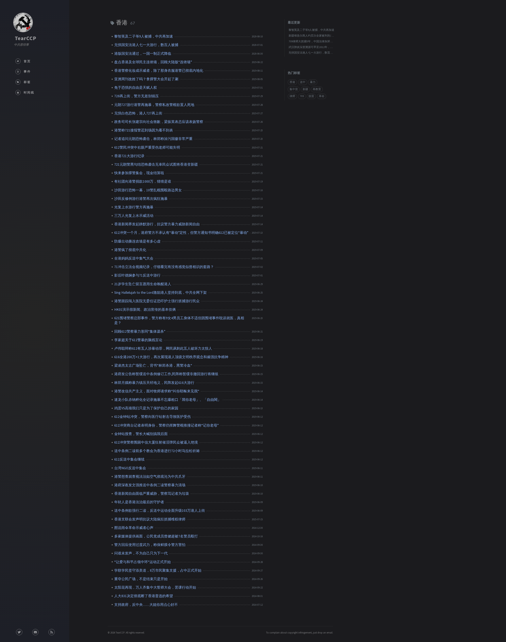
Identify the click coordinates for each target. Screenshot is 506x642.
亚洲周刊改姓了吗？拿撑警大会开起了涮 (146, 79)
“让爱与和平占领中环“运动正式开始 (142, 562)
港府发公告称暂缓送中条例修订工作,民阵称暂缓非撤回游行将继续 (166, 374)
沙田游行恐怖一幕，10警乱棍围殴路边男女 (148, 190)
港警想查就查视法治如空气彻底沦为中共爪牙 (149, 476)
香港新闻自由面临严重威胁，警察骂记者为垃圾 (151, 493)
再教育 (317, 89)
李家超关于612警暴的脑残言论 (138, 340)
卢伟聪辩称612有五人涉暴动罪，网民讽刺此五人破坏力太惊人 (163, 348)
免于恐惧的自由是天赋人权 (135, 87)
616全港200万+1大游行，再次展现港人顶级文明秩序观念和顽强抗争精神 (171, 357)
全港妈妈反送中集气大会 (133, 258)
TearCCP (25, 38)
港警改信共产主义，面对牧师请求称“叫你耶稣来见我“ (156, 391)
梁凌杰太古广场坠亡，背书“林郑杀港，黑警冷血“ (153, 365)
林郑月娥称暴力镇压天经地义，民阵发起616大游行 (154, 382)
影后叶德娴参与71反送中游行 (137, 275)
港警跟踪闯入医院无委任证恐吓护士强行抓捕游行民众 (157, 301)
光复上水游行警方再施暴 (133, 207)
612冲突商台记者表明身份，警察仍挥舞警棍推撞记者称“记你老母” (166, 425)
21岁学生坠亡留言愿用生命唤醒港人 (142, 284)
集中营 (294, 89)
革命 (321, 96)
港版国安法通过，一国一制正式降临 (142, 53)
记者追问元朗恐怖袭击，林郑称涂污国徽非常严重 (153, 139)
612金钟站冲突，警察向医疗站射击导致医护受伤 (152, 416)
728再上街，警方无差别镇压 (136, 96)
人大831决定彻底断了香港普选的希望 (143, 596)
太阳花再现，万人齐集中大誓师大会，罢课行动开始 (155, 587)
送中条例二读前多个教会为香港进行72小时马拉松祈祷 (157, 451)
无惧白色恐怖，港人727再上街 (138, 113)
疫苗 (311, 96)
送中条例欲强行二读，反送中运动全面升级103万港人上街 (159, 510)
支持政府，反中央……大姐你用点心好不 (146, 604)
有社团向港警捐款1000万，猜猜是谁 (142, 181)
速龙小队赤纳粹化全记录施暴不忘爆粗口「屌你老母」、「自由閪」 (167, 399)
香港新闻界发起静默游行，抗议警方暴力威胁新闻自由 (157, 224)
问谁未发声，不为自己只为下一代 (141, 553)
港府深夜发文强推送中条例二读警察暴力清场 (149, 485)
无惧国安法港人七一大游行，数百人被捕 (146, 45)
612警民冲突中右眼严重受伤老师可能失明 (147, 147)
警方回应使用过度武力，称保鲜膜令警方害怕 (149, 545)
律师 (292, 96)
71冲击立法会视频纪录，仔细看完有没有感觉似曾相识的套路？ (164, 267)
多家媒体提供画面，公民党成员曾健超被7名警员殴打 (156, 536)
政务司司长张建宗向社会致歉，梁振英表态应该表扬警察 (158, 122)
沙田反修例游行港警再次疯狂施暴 (141, 198)
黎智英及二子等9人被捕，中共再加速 (143, 36)
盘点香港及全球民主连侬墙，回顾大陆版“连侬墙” (153, 62)
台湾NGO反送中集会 (130, 468)
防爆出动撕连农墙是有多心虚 (137, 241)
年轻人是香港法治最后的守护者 (139, 502)
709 (302, 96)
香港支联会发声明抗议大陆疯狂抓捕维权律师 (149, 519)
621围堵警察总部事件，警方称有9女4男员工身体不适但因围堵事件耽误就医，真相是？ (179, 320)
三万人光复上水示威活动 (133, 215)
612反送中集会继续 (129, 459)
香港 (292, 82)
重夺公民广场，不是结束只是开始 (141, 579)
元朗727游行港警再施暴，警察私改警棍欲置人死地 (154, 105)
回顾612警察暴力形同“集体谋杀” (139, 331)
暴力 (312, 82)
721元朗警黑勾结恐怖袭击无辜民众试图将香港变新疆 (156, 164)
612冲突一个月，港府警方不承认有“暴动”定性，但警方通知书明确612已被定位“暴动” (181, 232)
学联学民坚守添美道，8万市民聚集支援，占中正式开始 (157, 570)
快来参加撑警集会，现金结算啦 (139, 173)
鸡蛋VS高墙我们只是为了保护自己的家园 (146, 408)
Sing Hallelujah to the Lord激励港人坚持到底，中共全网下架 (160, 292)
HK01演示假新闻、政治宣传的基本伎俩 (145, 309)
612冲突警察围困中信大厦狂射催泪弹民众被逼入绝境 (156, 442)
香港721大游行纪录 (129, 156)
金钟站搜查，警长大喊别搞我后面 (141, 434)
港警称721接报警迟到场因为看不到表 (143, 130)
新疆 (305, 89)
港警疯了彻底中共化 (130, 250)
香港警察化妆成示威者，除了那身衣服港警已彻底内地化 (158, 70)
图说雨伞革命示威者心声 (133, 528)
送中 (302, 82)
